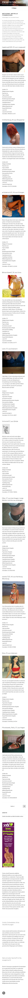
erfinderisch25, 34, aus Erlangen (13, 192)
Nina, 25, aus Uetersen (9, 653)
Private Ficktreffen (14, 2)
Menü (14, 8)
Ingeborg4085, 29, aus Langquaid (13, 47)
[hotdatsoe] (8, 867)
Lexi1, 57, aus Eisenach (9, 349)
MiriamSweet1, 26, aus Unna (11, 272)
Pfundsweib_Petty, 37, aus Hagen (13, 728)
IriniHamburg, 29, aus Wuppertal (13, 120)
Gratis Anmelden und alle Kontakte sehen (12, 816)
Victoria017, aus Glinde (10, 421)
